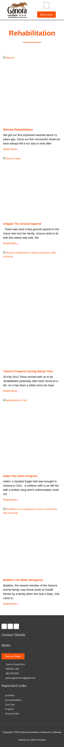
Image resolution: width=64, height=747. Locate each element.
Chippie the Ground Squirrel (22, 223)
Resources (46, 732)
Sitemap (57, 732)
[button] (46, 5)
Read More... (11, 149)
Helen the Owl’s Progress (20, 476)
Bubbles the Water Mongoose (23, 580)
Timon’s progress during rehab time (28, 371)
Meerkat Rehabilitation (18, 129)
